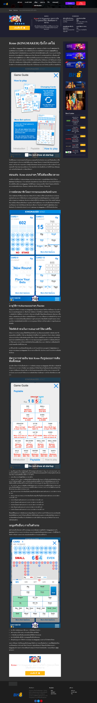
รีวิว (49, 2)
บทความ (42, 2)
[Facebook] (35, 701)
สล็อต (35, 2)
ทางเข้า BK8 (28, 2)
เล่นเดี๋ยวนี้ (18, 28)
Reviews (16, 10)
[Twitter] (38, 701)
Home (10, 10)
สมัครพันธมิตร (38, 5)
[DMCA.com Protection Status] (13, 683)
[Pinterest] (41, 701)
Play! (83, 117)
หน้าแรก (20, 2)
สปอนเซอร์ (55, 2)
